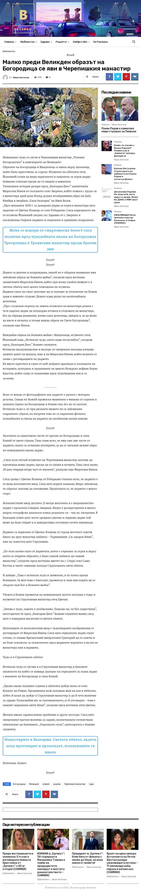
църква (57, 784)
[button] (133, 41)
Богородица (19, 784)
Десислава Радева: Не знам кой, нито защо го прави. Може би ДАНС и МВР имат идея (126, 197)
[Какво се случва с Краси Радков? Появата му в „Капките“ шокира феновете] (107, 146)
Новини (105, 125)
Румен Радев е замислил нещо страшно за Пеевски (119, 130)
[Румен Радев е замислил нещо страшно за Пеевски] (120, 108)
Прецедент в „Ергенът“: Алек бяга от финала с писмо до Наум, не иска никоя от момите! (87, 858)
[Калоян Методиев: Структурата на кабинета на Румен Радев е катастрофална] (107, 169)
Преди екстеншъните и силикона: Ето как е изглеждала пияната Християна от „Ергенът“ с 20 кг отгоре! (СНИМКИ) (18, 861)
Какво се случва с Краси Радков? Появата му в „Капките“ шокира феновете (124, 150)
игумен (46, 784)
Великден (34, 784)
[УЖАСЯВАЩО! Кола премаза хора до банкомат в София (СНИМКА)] (107, 216)
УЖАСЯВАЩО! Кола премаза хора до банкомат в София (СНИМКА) (124, 219)
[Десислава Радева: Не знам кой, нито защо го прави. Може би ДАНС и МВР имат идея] (107, 192)
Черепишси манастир (74, 784)
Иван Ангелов (21, 77)
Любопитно (9, 51)
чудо (91, 784)
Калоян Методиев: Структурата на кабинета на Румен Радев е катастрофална (125, 173)
